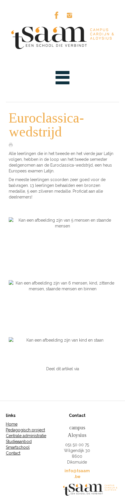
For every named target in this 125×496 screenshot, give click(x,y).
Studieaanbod (19, 441)
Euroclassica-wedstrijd (46, 124)
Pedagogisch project (25, 430)
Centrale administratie (26, 435)
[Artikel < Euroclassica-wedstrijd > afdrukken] (12, 144)
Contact (13, 453)
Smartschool (18, 447)
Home (11, 424)
